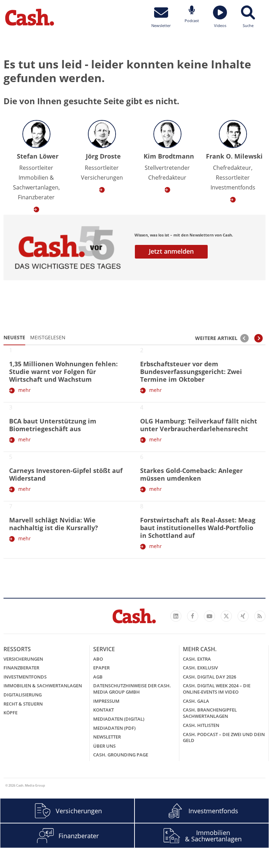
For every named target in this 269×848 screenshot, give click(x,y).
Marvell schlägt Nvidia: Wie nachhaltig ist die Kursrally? (53, 524)
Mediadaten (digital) (118, 719)
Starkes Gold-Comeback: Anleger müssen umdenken (191, 474)
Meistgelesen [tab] (47, 337)
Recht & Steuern (23, 704)
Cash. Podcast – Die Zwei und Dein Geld (224, 737)
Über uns (104, 746)
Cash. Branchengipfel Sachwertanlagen (210, 713)
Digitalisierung (23, 695)
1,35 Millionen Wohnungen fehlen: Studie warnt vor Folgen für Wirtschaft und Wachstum (63, 371)
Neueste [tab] (14, 337)
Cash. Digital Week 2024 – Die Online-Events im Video (216, 688)
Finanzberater (21, 668)
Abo (98, 659)
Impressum (106, 701)
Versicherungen (23, 659)
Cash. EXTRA (197, 659)
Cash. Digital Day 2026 (209, 677)
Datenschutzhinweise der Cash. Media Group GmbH (132, 688)
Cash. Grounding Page (120, 755)
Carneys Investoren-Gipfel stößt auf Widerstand (66, 474)
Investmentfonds (25, 677)
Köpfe (11, 712)
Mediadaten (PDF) (114, 728)
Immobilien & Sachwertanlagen (43, 685)
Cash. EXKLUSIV (200, 668)
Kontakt (103, 710)
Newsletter (107, 737)
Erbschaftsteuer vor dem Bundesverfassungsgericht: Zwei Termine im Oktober (191, 371)
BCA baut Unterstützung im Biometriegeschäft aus (52, 425)
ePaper (101, 668)
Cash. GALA (196, 701)
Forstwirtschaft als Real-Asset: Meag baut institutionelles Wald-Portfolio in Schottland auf (197, 528)
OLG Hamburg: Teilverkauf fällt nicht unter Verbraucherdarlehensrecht (198, 425)
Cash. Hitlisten (201, 725)
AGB (98, 677)
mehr (24, 390)
